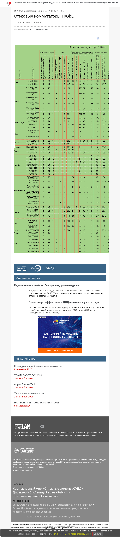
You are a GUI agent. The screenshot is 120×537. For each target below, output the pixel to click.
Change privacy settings (86, 435)
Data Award (19, 504)
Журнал (115, 3)
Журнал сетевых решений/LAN (33, 11)
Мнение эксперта (28, 278)
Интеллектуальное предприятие (67, 508)
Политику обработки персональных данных (72, 534)
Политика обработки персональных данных (54, 435)
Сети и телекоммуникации (72, 3)
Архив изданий (25, 435)
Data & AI (18, 508)
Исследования (105, 3)
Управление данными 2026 (29, 393)
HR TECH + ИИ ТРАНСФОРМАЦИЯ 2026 (36, 402)
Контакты (79, 432)
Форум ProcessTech (24, 384)
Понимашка (49, 496)
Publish (62, 492)
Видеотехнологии (91, 3)
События (26, 3)
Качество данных (35, 508)
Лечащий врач (44, 492)
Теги (15, 435)
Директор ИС (22, 492)
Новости (18, 3)
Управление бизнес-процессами (32, 511)
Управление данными (41, 504)
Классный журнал (25, 496)
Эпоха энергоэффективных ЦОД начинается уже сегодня (64, 302)
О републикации (93, 432)
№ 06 (61, 11)
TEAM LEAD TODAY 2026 (28, 375)
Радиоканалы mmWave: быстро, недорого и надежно (47, 285)
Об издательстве (20, 432)
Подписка (45, 3)
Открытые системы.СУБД (62, 488)
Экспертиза (35, 3)
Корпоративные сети (39, 29)
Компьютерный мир (27, 488)
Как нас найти (66, 432)
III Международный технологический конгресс (39, 366)
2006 (53, 11)
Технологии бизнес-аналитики (74, 504)
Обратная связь (50, 432)
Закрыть (97, 534)
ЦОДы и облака (55, 3)
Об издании (35, 432)
